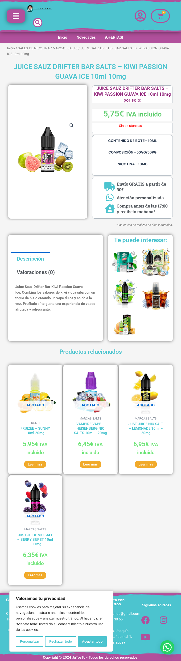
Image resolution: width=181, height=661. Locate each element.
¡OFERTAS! (114, 37)
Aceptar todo (92, 641)
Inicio (62, 37)
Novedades (86, 37)
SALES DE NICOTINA (34, 48)
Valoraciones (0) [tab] (36, 272)
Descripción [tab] (30, 259)
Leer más (35, 464)
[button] (37, 22)
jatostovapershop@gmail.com (116, 613)
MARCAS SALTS (65, 48)
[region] (61, 621)
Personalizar (29, 641)
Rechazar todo (60, 641)
